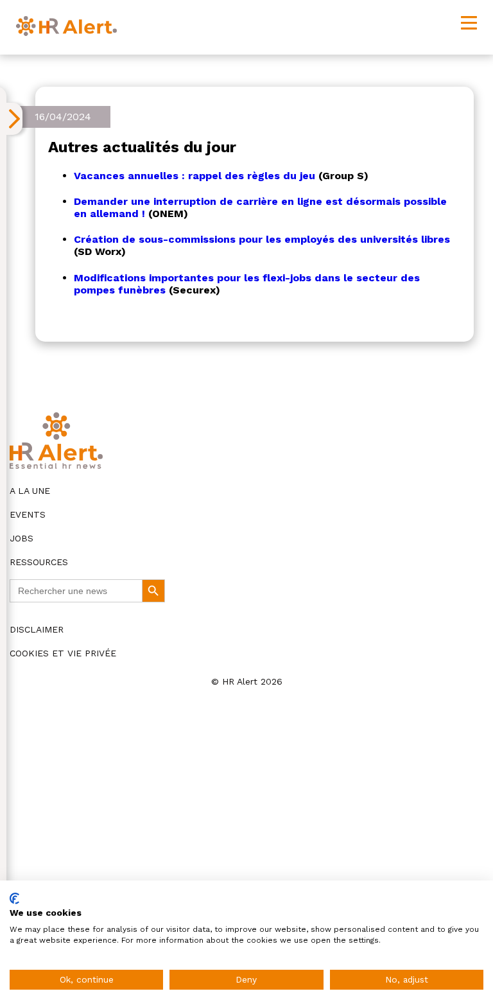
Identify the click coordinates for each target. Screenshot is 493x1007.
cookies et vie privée (63, 653)
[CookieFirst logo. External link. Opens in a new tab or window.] (14, 898)
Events (28, 514)
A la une (30, 491)
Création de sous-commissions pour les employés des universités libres (262, 239)
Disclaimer (37, 629)
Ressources (39, 562)
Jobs (21, 538)
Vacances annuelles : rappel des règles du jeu (194, 176)
